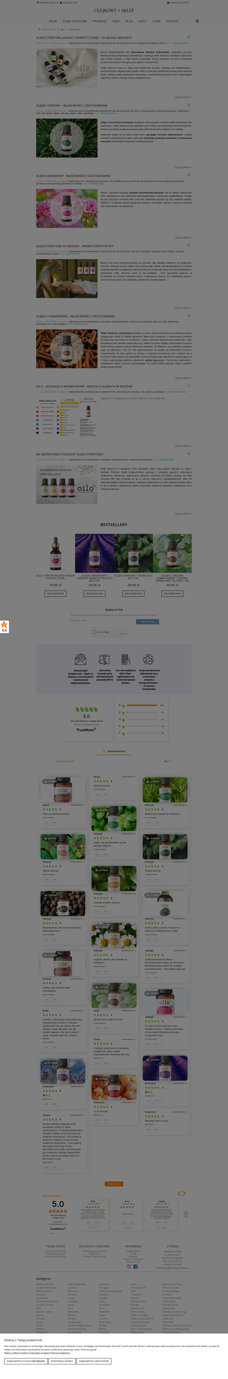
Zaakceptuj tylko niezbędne (26, 1361)
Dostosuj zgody (62, 1361)
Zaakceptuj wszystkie (94, 1361)
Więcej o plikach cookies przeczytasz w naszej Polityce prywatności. (37, 1352)
